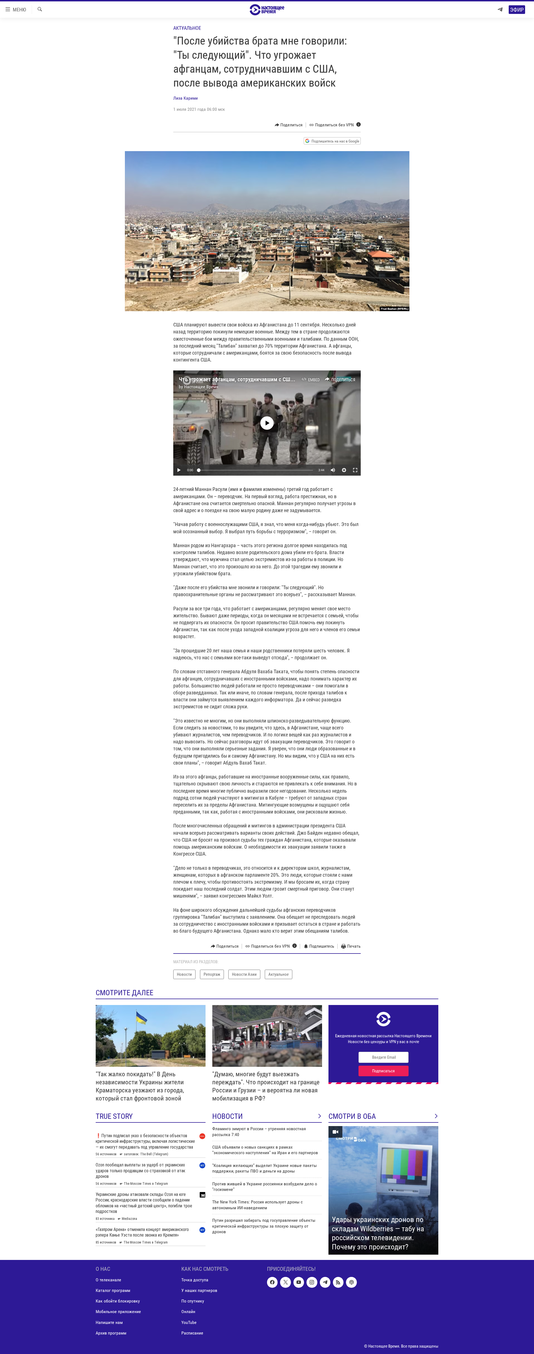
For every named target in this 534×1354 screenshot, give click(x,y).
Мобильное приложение (118, 1311)
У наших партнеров (199, 1290)
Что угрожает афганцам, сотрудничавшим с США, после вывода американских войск (279, 379)
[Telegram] (500, 9)
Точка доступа (194, 1279)
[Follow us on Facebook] (272, 1282)
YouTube (189, 1322)
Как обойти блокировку (118, 1301)
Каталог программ (113, 1290)
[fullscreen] (355, 470)
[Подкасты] (351, 1282)
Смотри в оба (352, 1116)
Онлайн (188, 1311)
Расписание (192, 1333)
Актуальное (187, 28)
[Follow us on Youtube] (298, 1282)
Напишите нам (109, 1322)
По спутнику (192, 1301)
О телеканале (108, 1279)
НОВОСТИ (227, 1116)
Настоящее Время (201, 386)
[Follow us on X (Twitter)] (285, 1282)
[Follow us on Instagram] (311, 1282)
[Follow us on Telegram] (325, 1282)
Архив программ (111, 1333)
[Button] (289, 125)
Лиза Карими (185, 98)
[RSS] (338, 1282)
